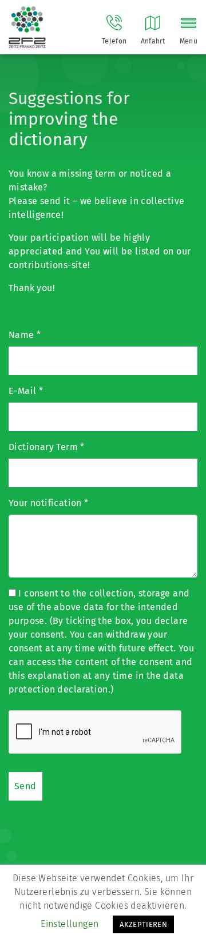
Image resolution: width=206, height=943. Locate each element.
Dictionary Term (47, 446)
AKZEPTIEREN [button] (143, 924)
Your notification (49, 503)
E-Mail (26, 390)
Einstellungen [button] (69, 923)
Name (25, 334)
